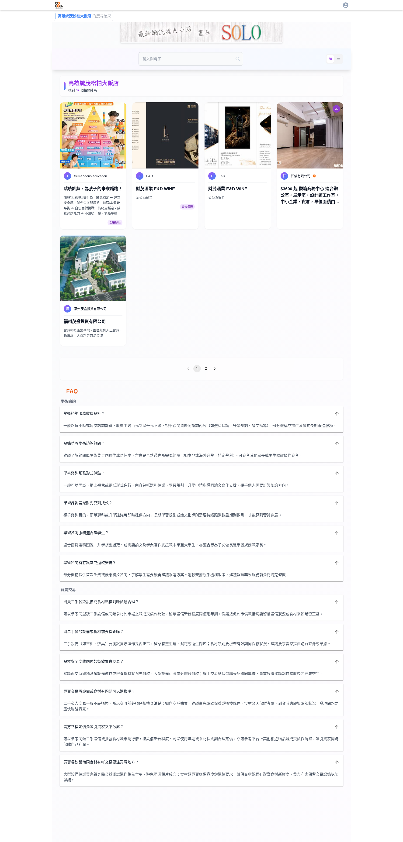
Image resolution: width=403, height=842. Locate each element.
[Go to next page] (215, 368)
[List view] (338, 59)
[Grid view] (330, 59)
